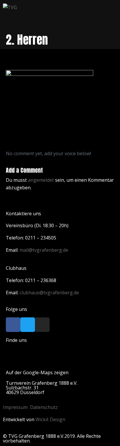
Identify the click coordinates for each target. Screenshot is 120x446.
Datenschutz (44, 407)
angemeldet (41, 180)
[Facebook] (13, 324)
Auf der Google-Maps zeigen (37, 372)
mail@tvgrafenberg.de (44, 250)
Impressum (15, 407)
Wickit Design (50, 419)
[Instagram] (42, 324)
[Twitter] (27, 324)
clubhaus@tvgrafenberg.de (49, 292)
